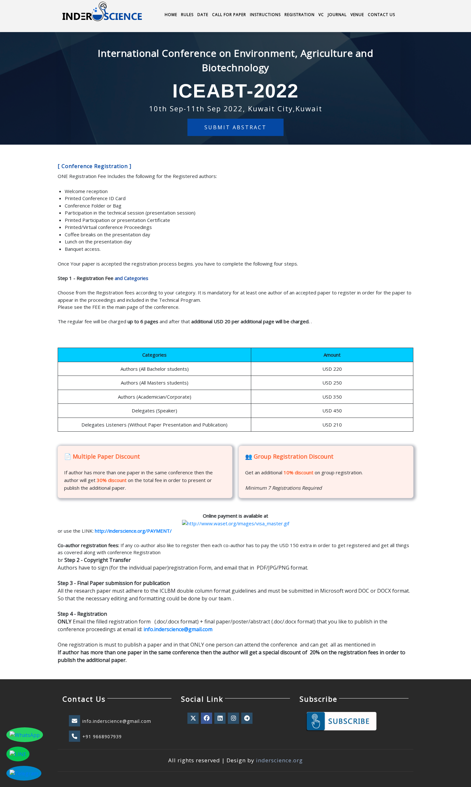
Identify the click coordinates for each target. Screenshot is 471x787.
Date (202, 14)
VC (321, 14)
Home (171, 14)
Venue (357, 14)
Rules (187, 14)
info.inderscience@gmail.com (116, 721)
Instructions (265, 14)
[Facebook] (207, 718)
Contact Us (381, 14)
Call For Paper (229, 14)
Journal (337, 14)
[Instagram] (234, 718)
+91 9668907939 (102, 736)
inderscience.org (279, 760)
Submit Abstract (235, 127)
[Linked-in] (220, 718)
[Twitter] (193, 718)
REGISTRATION (300, 14)
